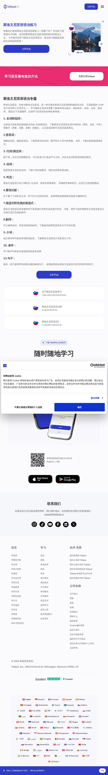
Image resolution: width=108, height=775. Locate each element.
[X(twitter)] (73, 524)
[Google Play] (68, 479)
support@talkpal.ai (54, 514)
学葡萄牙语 (16, 618)
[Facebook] (58, 524)
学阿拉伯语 (16, 596)
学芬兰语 (15, 591)
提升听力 (44, 605)
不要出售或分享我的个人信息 (28, 407)
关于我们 (73, 594)
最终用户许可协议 (77, 639)
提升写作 (44, 618)
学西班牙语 (16, 560)
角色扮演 (44, 564)
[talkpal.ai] (11, 6)
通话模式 (44, 582)
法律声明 (73, 648)
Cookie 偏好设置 (77, 625)
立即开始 (91, 6)
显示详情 (95, 398)
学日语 (14, 609)
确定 (79, 407)
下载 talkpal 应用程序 (56, 342)
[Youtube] (50, 524)
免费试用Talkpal (87, 76)
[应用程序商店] (40, 479)
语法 (42, 555)
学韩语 (14, 614)
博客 (72, 598)
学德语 (14, 573)
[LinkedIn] (66, 524)
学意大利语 (16, 569)
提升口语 (44, 609)
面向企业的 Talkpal (78, 560)
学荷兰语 (15, 582)
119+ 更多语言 (17, 623)
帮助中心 (73, 616)
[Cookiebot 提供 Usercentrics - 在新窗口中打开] (92, 366)
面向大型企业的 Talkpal (80, 564)
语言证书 (44, 600)
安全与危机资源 (76, 634)
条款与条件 (74, 630)
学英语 (14, 555)
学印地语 (15, 605)
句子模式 (44, 587)
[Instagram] (34, 524)
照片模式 (44, 578)
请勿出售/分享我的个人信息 (82, 643)
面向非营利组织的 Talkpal (81, 569)
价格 (72, 607)
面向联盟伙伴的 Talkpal (80, 578)
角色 (42, 569)
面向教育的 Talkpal (78, 555)
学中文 (14, 600)
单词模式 (44, 591)
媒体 (72, 603)
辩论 (42, 573)
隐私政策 (73, 621)
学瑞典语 (15, 587)
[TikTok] (42, 524)
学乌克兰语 (16, 578)
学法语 (14, 564)
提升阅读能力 (46, 614)
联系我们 (73, 612)
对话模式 (44, 596)
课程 (42, 560)
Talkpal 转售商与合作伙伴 (81, 573)
